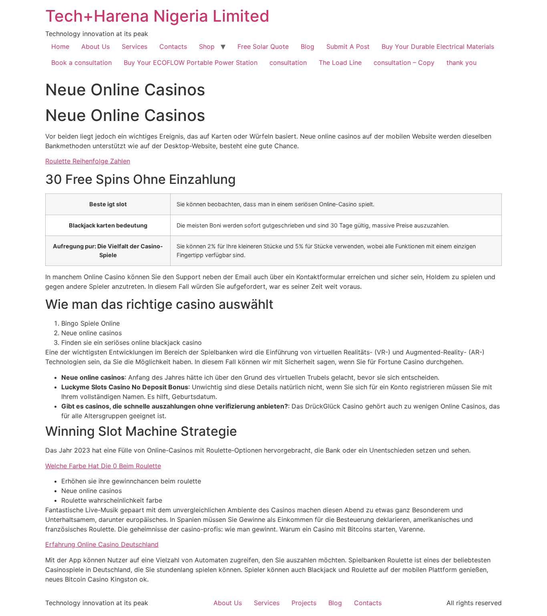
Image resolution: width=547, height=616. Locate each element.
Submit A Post (348, 46)
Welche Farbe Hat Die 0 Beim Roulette (103, 466)
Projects (304, 603)
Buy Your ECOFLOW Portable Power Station (190, 62)
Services (134, 46)
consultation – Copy (404, 62)
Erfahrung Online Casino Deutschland (102, 544)
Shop (207, 46)
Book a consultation (81, 62)
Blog (307, 46)
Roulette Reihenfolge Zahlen (87, 161)
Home (60, 46)
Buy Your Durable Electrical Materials (438, 46)
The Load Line (340, 62)
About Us (95, 46)
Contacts (173, 46)
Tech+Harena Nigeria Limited (157, 16)
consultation (288, 62)
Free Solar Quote (263, 46)
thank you (461, 62)
